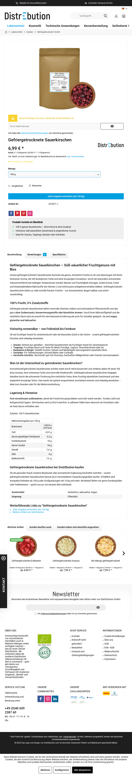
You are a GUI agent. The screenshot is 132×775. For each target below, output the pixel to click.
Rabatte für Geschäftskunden (33, 3)
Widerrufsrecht (111, 651)
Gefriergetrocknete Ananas (66, 560)
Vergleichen (17, 186)
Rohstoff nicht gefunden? (79, 642)
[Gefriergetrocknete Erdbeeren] (26, 546)
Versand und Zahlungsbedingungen (83, 653)
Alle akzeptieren (82, 770)
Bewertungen (36, 254)
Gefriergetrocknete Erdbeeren (26, 560)
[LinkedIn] (55, 699)
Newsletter (77, 647)
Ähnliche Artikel (15, 527)
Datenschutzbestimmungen (34, 133)
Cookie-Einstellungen (114, 636)
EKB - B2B (109, 647)
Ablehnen (45, 770)
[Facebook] (11, 213)
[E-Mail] (23, 213)
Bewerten (37, 185)
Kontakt (76, 636)
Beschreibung (14, 254)
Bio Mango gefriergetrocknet (105, 560)
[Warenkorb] (123, 16)
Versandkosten (69, 737)
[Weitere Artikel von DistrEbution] (111, 145)
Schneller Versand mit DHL (100, 3)
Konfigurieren (62, 770)
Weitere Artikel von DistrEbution (28, 512)
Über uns (10, 630)
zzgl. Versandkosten (75, 156)
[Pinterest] (17, 213)
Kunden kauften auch (40, 527)
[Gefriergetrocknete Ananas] (66, 546)
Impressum (110, 659)
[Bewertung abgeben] (52, 144)
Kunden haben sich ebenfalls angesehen (78, 527)
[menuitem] (123, 16)
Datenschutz (110, 655)
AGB (106, 643)
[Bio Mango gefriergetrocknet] (105, 546)
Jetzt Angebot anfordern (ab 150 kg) (66, 196)
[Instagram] (30, 213)
